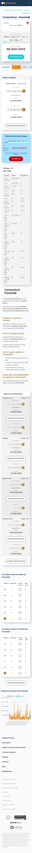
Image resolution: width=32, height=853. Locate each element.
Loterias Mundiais (9, 752)
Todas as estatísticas (16, 683)
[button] (29, 3)
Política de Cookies (8, 805)
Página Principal (8, 10)
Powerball (27, 10)
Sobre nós (5, 792)
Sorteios (5, 762)
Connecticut (6, 67)
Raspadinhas (7, 771)
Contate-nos (6, 796)
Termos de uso (7, 800)
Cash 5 (25, 67)
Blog (4, 766)
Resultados (18, 10)
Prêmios (5, 757)
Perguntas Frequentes (9, 779)
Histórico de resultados (16, 125)
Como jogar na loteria (9, 783)
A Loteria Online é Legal (9, 788)
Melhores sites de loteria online (14, 747)
